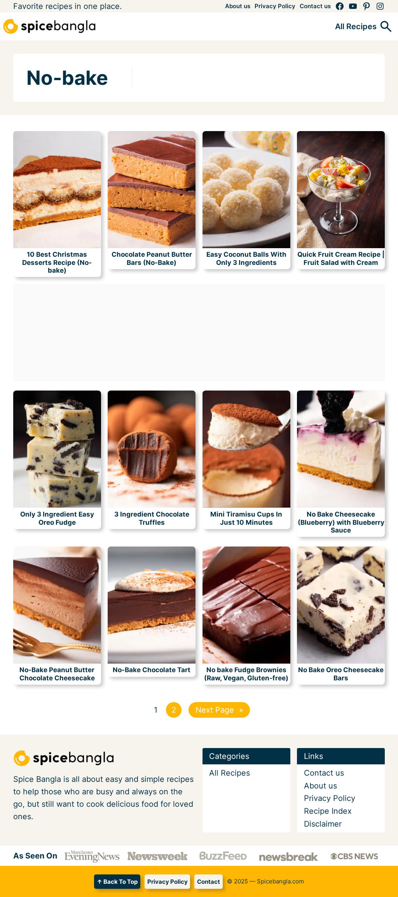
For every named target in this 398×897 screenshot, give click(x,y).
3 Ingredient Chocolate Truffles (151, 518)
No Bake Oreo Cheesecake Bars (341, 674)
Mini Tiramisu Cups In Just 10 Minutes (246, 518)
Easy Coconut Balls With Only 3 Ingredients (246, 258)
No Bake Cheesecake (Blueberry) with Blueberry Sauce (341, 522)
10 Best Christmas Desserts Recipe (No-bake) (57, 262)
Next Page (219, 710)
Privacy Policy (167, 881)
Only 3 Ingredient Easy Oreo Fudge (57, 518)
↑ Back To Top (117, 881)
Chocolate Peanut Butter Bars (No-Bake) (152, 258)
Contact (208, 881)
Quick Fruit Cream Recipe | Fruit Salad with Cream (340, 258)
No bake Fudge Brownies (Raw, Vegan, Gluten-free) (246, 674)
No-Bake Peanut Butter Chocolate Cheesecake (57, 674)
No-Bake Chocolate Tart (151, 670)
